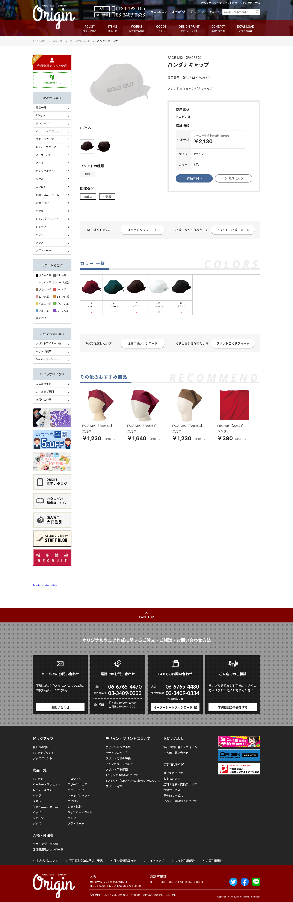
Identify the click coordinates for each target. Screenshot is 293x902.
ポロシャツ (42, 123)
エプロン (41, 187)
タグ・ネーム (43, 250)
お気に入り (160, 11)
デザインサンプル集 (118, 747)
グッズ (40, 242)
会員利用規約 (214, 860)
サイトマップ (155, 860)
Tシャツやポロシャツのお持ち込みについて (133, 780)
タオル (40, 179)
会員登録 (180, 11)
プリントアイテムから (48, 343)
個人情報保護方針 (125, 860)
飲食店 (88, 196)
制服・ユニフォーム (47, 194)
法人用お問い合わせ (176, 752)
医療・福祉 (42, 202)
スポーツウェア (45, 139)
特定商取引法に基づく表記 (86, 860)
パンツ (40, 234)
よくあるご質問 (45, 391)
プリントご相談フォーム (232, 230)
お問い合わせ (43, 399)
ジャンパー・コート (47, 218)
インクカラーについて (119, 764)
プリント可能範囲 (117, 769)
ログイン (199, 11)
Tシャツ (40, 115)
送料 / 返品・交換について (180, 784)
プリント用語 (114, 786)
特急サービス (171, 790)
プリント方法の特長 (118, 758)
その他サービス (173, 795)
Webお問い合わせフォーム (180, 747)
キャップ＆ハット (79, 41)
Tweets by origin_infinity (45, 585)
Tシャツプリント (43, 752)
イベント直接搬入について (180, 801)
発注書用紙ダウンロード (48, 849)
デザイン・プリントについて (128, 738)
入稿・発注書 (43, 835)
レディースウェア (46, 147)
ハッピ (40, 210)
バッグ (40, 163)
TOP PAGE (39, 41)
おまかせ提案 (43, 351)
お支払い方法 (171, 778)
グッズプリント (42, 758)
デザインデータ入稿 (45, 844)
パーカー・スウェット (49, 131)
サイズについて (173, 773)
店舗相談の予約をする (233, 707)
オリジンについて (47, 860)
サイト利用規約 (185, 860)
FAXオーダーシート (47, 359)
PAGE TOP (146, 617)
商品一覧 (57, 41)
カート (216, 11)
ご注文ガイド (43, 383)
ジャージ (41, 226)
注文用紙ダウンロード (143, 230)
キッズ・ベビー (45, 155)
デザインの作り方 (117, 752)
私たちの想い (41, 747)
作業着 (107, 196)
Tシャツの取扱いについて (122, 775)
